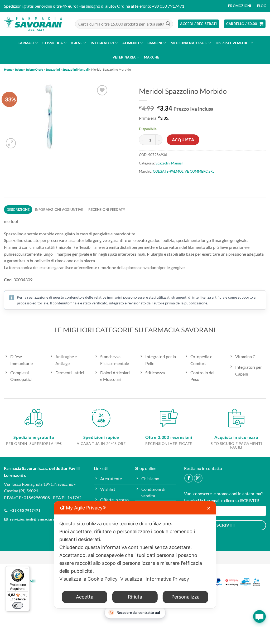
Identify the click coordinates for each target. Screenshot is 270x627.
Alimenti (130, 43)
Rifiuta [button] (135, 597)
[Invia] (167, 24)
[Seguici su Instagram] (198, 478)
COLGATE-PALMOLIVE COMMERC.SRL (183, 171)
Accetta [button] (84, 597)
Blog (261, 6)
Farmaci (26, 43)
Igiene (77, 43)
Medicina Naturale (189, 43)
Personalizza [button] (185, 597)
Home (8, 69)
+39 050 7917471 (168, 5)
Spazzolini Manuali (75, 69)
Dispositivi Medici (233, 43)
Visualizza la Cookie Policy (88, 579)
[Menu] (26, 569)
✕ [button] (209, 508)
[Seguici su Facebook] (188, 478)
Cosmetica (52, 43)
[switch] (17, 605)
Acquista (183, 139)
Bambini (154, 43)
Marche (151, 57)
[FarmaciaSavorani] (33, 24)
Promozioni (239, 6)
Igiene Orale (34, 69)
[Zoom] (11, 143)
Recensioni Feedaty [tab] (107, 209)
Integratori (102, 43)
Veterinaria (124, 57)
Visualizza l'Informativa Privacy (154, 579)
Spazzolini (53, 69)
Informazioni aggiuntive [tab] (59, 209)
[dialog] (135, 554)
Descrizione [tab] (18, 209)
